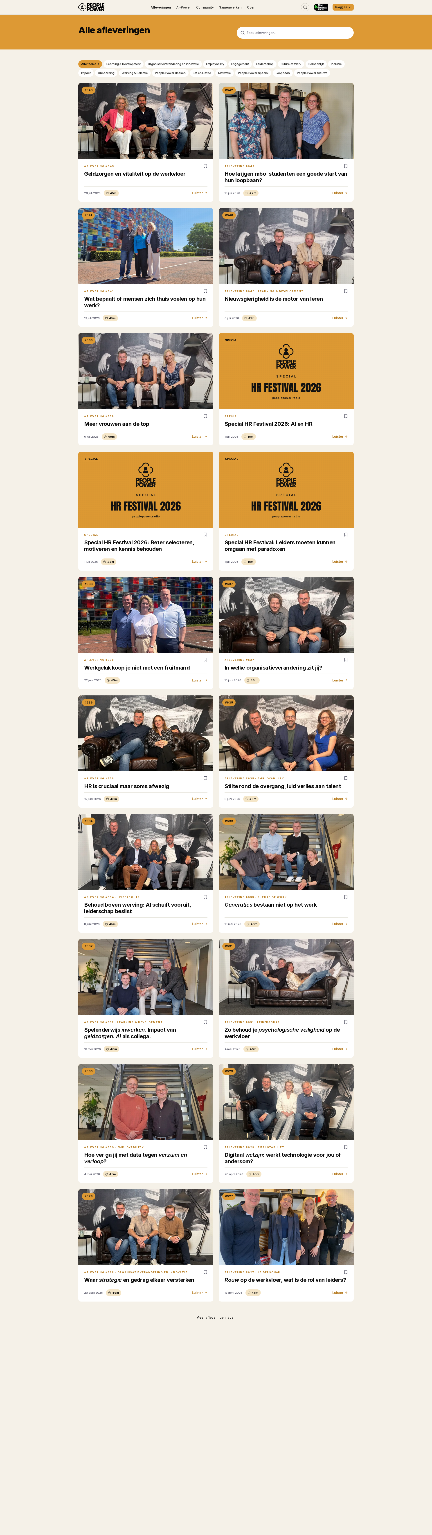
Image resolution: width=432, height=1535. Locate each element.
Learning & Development (123, 64)
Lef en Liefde (202, 73)
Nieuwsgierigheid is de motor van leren (274, 299)
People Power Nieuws (312, 73)
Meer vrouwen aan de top (116, 424)
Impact (86, 73)
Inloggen (341, 7)
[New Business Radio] (321, 7)
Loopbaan (283, 73)
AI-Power (183, 7)
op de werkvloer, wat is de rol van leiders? (285, 1280)
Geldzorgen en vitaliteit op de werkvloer (135, 173)
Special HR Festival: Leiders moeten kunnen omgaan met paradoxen (280, 545)
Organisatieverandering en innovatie (173, 64)
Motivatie (224, 73)
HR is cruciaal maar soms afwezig (126, 786)
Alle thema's (90, 64)
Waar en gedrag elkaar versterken (139, 1280)
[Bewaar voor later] (205, 166)
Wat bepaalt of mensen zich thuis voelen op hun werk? (145, 302)
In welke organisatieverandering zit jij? (273, 667)
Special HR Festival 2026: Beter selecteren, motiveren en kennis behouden (139, 545)
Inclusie (336, 64)
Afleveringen (161, 7)
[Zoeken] (305, 7)
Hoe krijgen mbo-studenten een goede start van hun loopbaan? (286, 177)
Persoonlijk (316, 64)
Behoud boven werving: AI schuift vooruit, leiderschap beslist (137, 907)
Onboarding (106, 73)
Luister (197, 193)
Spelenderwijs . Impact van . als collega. (130, 1033)
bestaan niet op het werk (271, 904)
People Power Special (253, 73)
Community (205, 7)
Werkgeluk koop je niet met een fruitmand (137, 667)
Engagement (240, 64)
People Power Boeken (170, 73)
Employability (215, 64)
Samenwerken (230, 7)
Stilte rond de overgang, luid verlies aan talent (283, 786)
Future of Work (291, 64)
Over (250, 7)
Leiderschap (265, 64)
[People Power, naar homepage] (91, 7)
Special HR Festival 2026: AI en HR (269, 424)
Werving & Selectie (135, 73)
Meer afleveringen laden (216, 1317)
